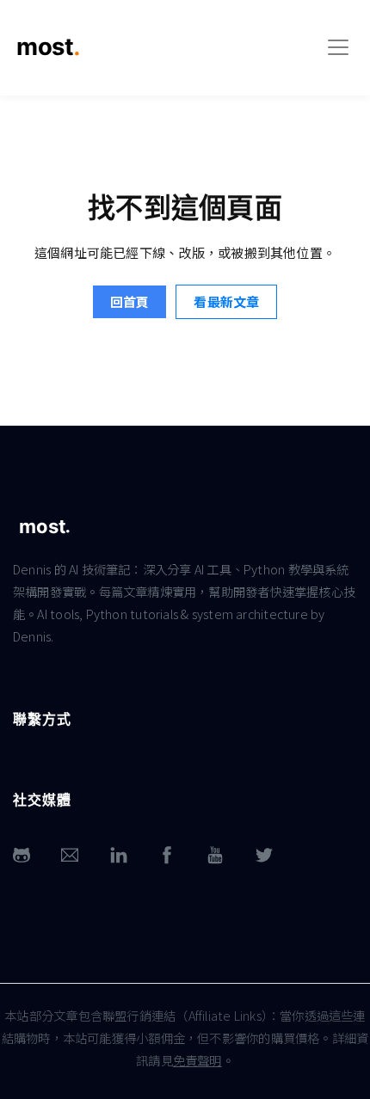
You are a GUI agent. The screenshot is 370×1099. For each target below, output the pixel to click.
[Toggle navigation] (338, 47)
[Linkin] (118, 855)
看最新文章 (226, 301)
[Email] (69, 855)
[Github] (21, 855)
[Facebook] (167, 855)
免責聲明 (197, 1060)
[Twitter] (264, 855)
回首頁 (129, 301)
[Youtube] (215, 855)
